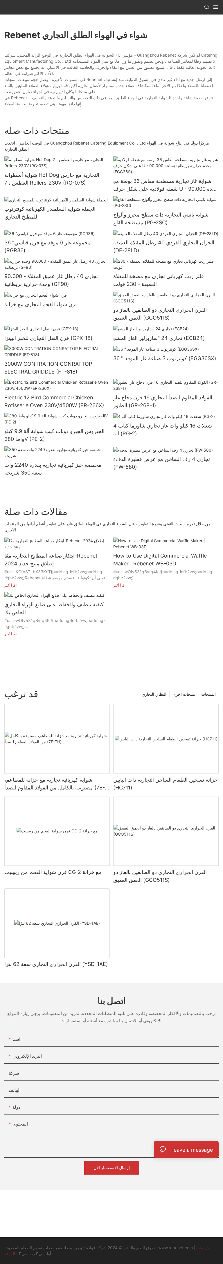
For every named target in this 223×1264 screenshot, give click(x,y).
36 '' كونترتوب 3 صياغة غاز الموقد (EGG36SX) (164, 358)
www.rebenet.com (176, 1247)
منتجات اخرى (183, 694)
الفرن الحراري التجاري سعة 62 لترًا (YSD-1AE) (56, 964)
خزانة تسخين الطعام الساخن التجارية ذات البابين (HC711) (165, 784)
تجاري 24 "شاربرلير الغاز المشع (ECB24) (159, 338)
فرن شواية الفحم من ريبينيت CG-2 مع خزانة (53, 872)
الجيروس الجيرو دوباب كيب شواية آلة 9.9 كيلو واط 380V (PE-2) (54, 435)
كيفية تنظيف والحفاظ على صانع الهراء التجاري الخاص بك (54, 608)
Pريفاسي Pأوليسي (35, 1253)
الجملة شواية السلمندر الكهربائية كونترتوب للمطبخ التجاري (50, 213)
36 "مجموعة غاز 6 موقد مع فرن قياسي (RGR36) (47, 246)
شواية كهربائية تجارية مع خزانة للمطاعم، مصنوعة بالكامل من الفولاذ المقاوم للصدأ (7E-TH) (54, 784)
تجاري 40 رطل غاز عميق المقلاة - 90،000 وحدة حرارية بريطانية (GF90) (51, 280)
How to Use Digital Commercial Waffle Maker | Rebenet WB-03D (160, 560)
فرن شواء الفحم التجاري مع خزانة (41, 304)
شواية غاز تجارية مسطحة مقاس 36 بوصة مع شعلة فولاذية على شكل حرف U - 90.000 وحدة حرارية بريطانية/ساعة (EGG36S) (165, 185)
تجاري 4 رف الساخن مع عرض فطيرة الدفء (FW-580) (161, 463)
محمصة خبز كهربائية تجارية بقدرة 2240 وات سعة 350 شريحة (52, 469)
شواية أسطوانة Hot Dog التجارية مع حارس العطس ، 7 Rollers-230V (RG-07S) (51, 179)
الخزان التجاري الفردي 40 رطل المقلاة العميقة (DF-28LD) (163, 246)
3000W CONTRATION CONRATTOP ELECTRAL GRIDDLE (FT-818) (48, 368)
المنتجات (208, 694)
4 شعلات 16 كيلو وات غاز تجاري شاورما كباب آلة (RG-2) (162, 430)
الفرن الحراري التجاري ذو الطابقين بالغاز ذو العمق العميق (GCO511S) (160, 314)
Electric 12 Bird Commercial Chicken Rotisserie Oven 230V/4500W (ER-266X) (54, 401)
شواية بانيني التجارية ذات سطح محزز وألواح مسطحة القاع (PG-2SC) (160, 219)
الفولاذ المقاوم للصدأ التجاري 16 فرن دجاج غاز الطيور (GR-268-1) (162, 401)
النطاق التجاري (154, 694)
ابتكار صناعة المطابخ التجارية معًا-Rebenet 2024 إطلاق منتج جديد (51, 560)
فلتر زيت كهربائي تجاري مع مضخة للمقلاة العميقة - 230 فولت (158, 280)
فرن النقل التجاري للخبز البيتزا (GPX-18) (48, 338)
